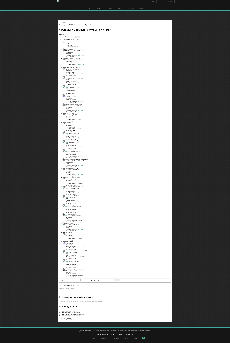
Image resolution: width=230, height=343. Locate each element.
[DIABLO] (89, 6)
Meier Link (70, 160)
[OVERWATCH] (99, 6)
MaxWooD (70, 78)
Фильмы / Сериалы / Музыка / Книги (84, 25)
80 (67, 51)
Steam (88, 1)
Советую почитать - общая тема (71, 67)
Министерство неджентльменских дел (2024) (75, 251)
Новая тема (62, 34)
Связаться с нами (102, 334)
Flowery (79, 73)
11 (82, 39)
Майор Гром (66, 260)
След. (61, 280)
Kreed (79, 119)
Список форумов (63, 25)
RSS (75, 1)
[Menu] (153, 1)
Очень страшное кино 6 (69, 113)
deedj (71, 60)
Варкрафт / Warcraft (68, 241)
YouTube (81, 1)
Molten (79, 238)
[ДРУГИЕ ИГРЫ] (130, 6)
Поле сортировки (85, 280)
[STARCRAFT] (120, 6)
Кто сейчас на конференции (76, 297)
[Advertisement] (115, 16)
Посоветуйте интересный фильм (71, 76)
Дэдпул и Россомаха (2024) (70, 214)
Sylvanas (80, 183)
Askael (71, 51)
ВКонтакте (78, 1)
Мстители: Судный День (69, 86)
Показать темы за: (68, 280)
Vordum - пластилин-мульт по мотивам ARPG (74, 269)
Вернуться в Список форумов (66, 288)
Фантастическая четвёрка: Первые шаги (73, 141)
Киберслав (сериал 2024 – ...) (70, 168)
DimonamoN (81, 55)
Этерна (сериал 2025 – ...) (69, 131)
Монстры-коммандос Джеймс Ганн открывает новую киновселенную (81, 196)
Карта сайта (129, 334)
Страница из (69, 39)
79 (65, 51)
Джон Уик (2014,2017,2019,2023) (71, 205)
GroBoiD (80, 147)
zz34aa (69, 69)
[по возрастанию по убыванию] (111, 280)
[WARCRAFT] (109, 6)
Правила (113, 334)
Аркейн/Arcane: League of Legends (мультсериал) (75, 159)
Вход (64, 22)
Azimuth (65, 270)
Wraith (79, 128)
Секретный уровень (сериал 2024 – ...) (73, 186)
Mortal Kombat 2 (67, 95)
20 (65, 60)
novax (64, 96)
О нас (120, 334)
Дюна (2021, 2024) (67, 232)
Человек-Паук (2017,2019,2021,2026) (72, 104)
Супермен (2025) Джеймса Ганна (71, 177)
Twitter (84, 1)
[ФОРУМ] (140, 6)
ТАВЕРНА (71, 25)
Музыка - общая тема (68, 49)
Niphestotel (80, 83)
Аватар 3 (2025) (67, 122)
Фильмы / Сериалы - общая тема (71, 58)
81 (68, 51)
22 (68, 60)
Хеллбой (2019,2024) (68, 223)
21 (67, 60)
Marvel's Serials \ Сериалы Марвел (72, 150)
